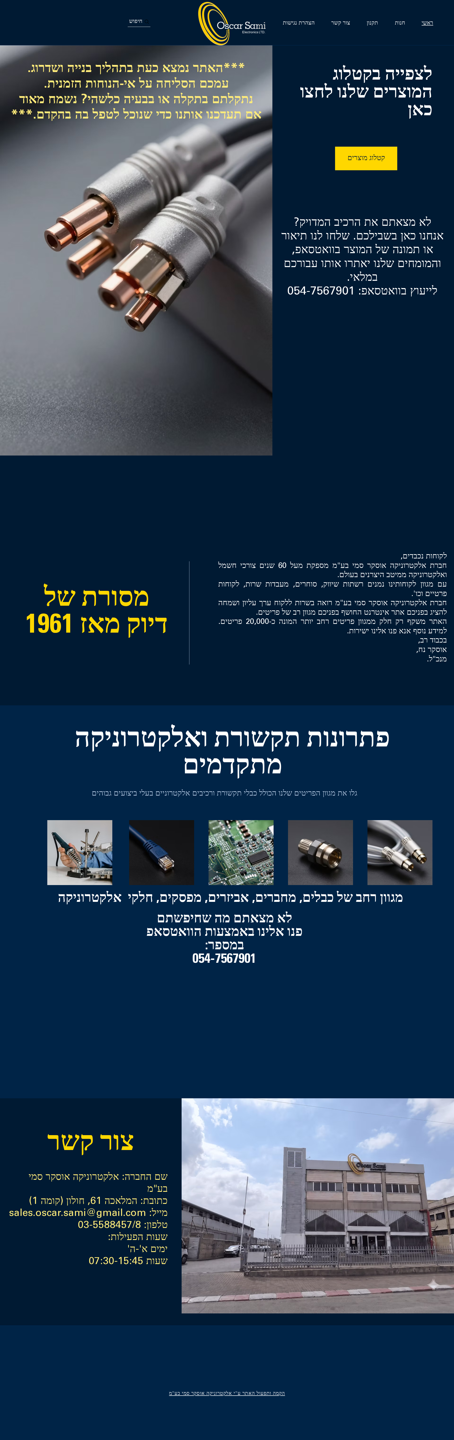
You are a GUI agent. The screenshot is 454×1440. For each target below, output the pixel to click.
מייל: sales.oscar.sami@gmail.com (88, 1214)
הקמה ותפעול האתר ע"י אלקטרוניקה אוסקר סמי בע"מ (227, 1393)
